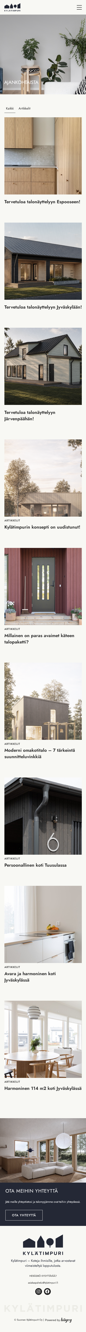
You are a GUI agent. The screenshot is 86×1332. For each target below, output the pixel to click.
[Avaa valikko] (79, 7)
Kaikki (10, 108)
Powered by (58, 1320)
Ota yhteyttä (24, 1215)
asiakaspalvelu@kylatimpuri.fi (43, 1283)
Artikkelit (24, 108)
